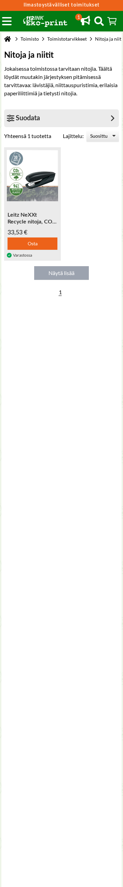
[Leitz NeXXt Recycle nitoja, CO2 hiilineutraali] (32, 175)
